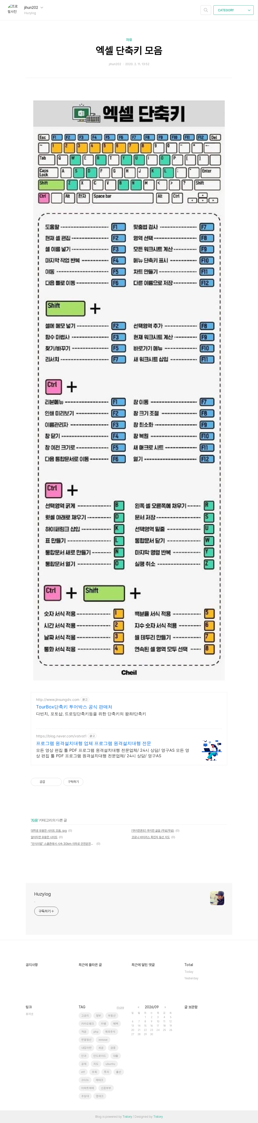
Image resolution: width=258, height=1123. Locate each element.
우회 (94, 1072)
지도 (96, 1064)
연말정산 (86, 1039)
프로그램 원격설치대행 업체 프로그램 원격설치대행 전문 (93, 743)
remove (103, 1039)
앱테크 (100, 1096)
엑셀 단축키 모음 (129, 51)
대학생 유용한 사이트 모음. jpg (49, 830)
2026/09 (152, 1007)
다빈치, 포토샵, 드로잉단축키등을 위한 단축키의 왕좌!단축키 (91, 713)
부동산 (112, 1015)
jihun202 (31, 8)
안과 (83, 1056)
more (120, 1007)
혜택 (115, 1023)
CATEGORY (226, 10)
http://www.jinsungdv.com (57, 699)
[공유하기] (50, 782)
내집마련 (86, 1048)
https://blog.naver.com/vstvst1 (61, 736)
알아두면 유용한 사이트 (44, 837)
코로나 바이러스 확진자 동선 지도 (151, 837)
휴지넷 (29, 1014)
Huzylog (42, 894)
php (95, 1031)
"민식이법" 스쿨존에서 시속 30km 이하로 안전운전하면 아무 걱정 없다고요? (63, 844)
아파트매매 (87, 1088)
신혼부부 (106, 1088)
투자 (106, 1072)
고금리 (85, 1015)
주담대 (85, 1096)
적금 (83, 1031)
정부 (98, 1015)
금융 (113, 1048)
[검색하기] (206, 10)
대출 (115, 1056)
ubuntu (110, 1064)
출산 (118, 1072)
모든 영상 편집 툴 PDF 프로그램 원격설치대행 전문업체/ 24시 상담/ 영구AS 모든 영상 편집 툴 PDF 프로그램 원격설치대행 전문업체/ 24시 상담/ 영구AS (112, 753)
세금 (101, 1048)
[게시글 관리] (56, 782)
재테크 (99, 1080)
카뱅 (103, 1023)
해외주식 (110, 1031)
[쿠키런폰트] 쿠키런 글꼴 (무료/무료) (153, 830)
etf (83, 1072)
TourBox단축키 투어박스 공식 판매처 (74, 706)
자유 (129, 40)
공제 (83, 1064)
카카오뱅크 (87, 1023)
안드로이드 (99, 1056)
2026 (85, 1080)
